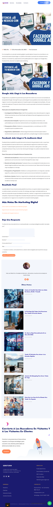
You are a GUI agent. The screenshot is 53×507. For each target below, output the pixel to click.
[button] (49, 503)
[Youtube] (25, 279)
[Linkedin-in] (6, 476)
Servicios (12, 3)
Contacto (26, 3)
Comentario (5, 236)
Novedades (18, 3)
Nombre (4, 240)
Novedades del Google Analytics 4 (10, 213)
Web (3, 246)
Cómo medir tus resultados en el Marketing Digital (14, 206)
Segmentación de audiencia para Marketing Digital (14, 210)
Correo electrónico (7, 243)
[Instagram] (28, 279)
